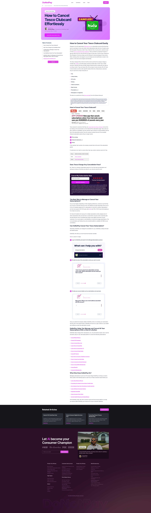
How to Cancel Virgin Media (77, 351)
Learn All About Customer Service (78, 388)
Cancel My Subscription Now (53, 35)
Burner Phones (50, 466)
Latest (84, 2)
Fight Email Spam (50, 478)
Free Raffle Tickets (65, 481)
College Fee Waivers (66, 485)
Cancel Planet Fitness (75, 337)
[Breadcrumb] (42, 5)
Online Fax (93, 469)
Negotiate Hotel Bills (75, 391)
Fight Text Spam (50, 480)
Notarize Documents (95, 474)
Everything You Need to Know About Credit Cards (82, 383)
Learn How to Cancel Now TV (77, 348)
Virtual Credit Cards (51, 469)
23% (90, 209)
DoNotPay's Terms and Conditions (91, 184)
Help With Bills (64, 484)
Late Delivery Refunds (66, 468)
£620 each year (87, 46)
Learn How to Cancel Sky (76, 345)
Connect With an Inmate (95, 466)
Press (48, 489)
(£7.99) (76, 63)
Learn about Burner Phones (77, 380)
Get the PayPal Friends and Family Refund (80, 396)
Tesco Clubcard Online (79, 159)
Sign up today (64, 451)
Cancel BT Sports (75, 353)
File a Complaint (79, 469)
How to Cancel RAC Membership (78, 364)
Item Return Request (66, 470)
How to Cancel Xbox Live (76, 343)
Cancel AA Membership (76, 370)
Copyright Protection (80, 467)
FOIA (92, 476)
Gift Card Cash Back (66, 480)
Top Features (78, 2)
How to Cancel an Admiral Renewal (78, 362)
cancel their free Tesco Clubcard (95, 127)
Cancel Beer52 (74, 367)
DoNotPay (47, 2)
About (88, 2)
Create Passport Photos (95, 482)
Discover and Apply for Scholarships (66, 488)
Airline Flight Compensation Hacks (53, 467)
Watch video (82, 447)
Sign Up (105, 2)
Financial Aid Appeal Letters (67, 489)
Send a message (78, 156)
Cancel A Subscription (50, 11)
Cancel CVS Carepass (76, 340)
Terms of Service (50, 486)
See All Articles (104, 409)
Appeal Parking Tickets (80, 466)
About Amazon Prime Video (77, 394)
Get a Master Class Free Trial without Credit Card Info (82, 386)
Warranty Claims (50, 473)
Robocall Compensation (51, 481)
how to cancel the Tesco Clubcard (81, 51)
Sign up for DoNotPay (80, 182)
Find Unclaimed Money (66, 483)
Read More (45, 423)
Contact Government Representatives (95, 481)
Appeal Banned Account (66, 474)
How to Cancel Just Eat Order (77, 359)
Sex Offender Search (95, 485)
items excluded (87, 95)
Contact (48, 491)
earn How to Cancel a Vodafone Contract (81, 356)
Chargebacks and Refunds (67, 473)
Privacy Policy (100, 184)
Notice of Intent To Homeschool (97, 484)
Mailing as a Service (95, 467)
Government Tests (94, 473)
